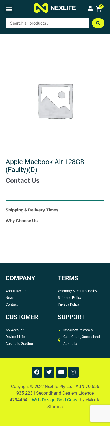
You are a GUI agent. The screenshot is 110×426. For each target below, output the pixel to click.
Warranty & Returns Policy (77, 291)
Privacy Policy (68, 304)
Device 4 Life (15, 337)
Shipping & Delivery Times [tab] (32, 210)
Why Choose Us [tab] (22, 220)
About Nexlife (16, 291)
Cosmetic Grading (19, 344)
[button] (9, 9)
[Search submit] (98, 23)
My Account (15, 330)
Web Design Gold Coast (55, 400)
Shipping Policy (70, 298)
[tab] (55, 202)
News (10, 298)
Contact (12, 304)
